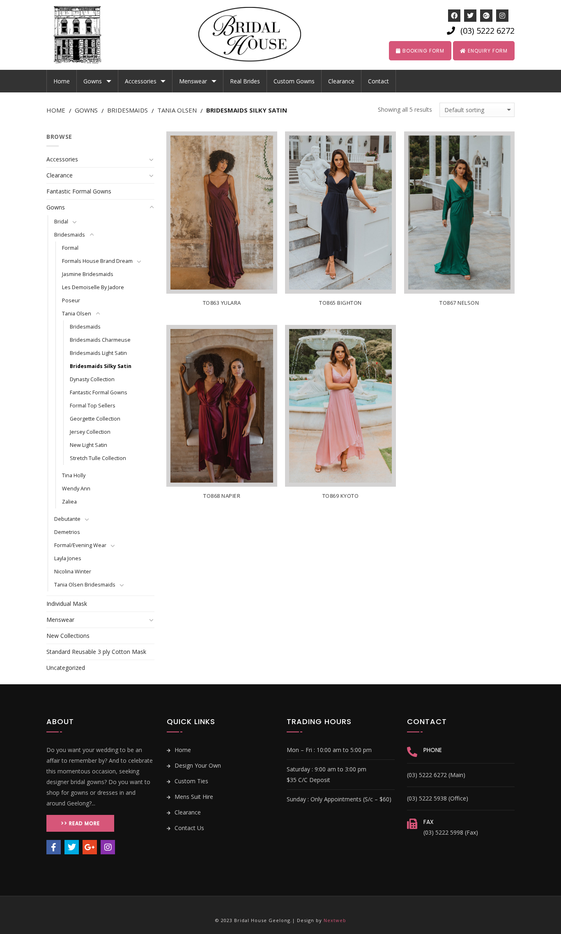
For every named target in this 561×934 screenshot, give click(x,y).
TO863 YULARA (222, 302)
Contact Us (188, 828)
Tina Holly (73, 475)
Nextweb (335, 920)
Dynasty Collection (92, 379)
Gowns (92, 81)
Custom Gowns (294, 81)
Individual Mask (66, 603)
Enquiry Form (487, 50)
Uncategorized (65, 668)
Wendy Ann (76, 488)
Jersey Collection (90, 431)
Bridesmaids (127, 110)
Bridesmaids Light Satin (98, 353)
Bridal (61, 221)
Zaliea (69, 501)
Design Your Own (197, 765)
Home (61, 81)
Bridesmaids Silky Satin (100, 366)
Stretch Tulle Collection (98, 458)
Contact (378, 81)
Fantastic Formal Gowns (78, 191)
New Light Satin (88, 445)
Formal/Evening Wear (80, 545)
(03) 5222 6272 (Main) (436, 775)
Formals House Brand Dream (97, 261)
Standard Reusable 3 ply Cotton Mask (96, 652)
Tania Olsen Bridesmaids (84, 584)
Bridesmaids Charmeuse (100, 339)
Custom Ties (190, 781)
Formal (70, 247)
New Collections (68, 636)
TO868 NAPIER (221, 495)
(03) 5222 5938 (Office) (437, 798)
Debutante (67, 518)
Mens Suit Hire (193, 797)
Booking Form (422, 50)
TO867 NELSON (459, 302)
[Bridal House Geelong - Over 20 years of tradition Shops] (83, 35)
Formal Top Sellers (92, 405)
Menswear (193, 81)
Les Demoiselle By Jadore (93, 287)
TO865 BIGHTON (340, 302)
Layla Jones (67, 558)
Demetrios (67, 532)
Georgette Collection (95, 418)
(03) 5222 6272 (487, 30)
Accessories (140, 81)
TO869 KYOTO (340, 495)
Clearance (341, 81)
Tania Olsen (177, 110)
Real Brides (245, 81)
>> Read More (80, 823)
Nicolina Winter (72, 571)
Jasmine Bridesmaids (87, 274)
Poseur (71, 300)
